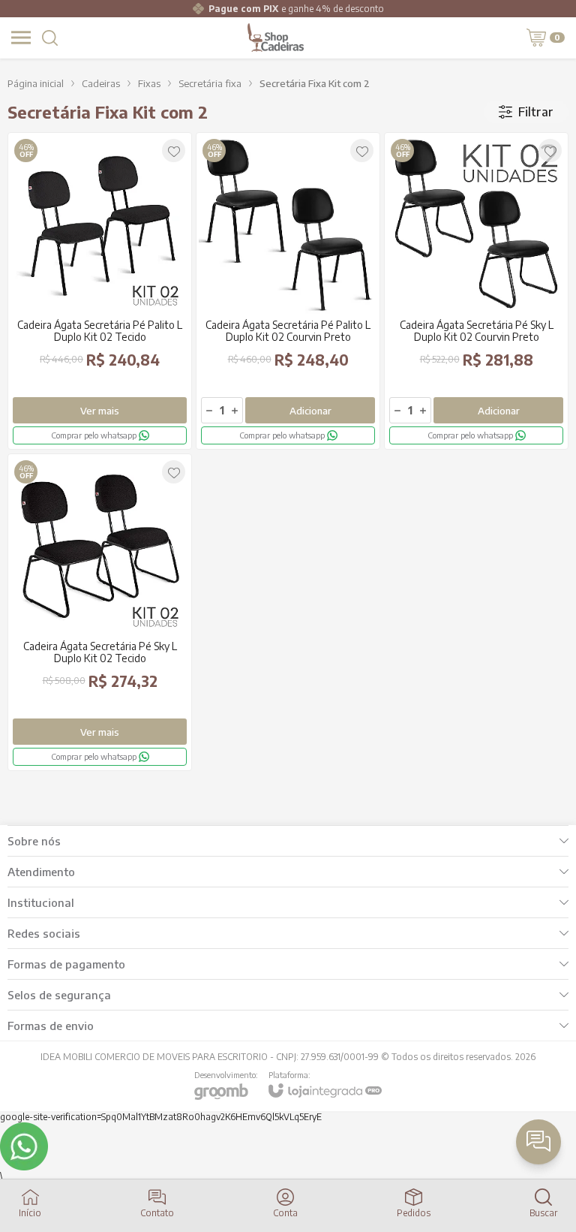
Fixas (149, 83)
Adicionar (311, 411)
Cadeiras (101, 83)
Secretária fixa (210, 83)
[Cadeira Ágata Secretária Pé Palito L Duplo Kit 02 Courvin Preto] (288, 291)
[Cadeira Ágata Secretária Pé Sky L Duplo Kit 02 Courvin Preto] (476, 291)
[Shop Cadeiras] (276, 37)
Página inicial (36, 83)
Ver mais (99, 411)
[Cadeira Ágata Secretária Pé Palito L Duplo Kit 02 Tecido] (99, 291)
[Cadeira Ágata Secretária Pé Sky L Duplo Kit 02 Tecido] (99, 612)
